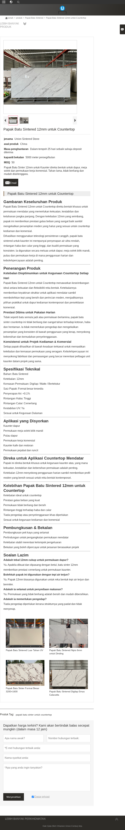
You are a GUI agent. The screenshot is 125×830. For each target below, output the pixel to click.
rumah (9, 18)
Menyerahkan (14, 797)
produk (19, 18)
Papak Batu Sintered (34, 18)
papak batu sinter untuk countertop (34, 714)
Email (11, 182)
